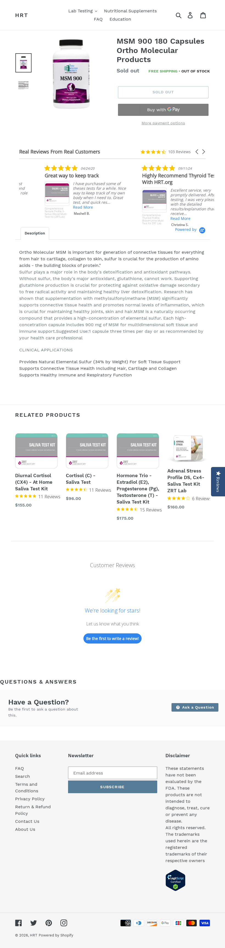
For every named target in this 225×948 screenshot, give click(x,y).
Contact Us (27, 821)
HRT (21, 15)
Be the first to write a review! (112, 638)
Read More (57, 207)
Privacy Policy (30, 798)
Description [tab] (35, 233)
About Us (25, 829)
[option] (71, 74)
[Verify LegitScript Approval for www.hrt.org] (175, 889)
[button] (197, 151)
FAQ (19, 768)
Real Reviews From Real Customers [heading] (59, 151)
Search (22, 776)
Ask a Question (197, 707)
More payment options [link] (163, 123)
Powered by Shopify (56, 935)
